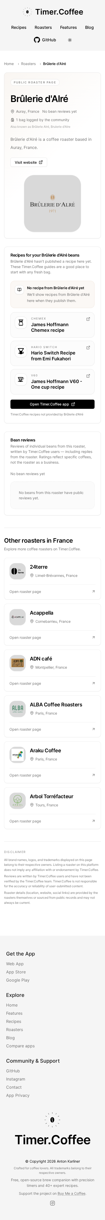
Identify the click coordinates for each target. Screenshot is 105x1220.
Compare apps (20, 1045)
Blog (89, 27)
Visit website (26, 162)
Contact (14, 1087)
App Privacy (18, 1095)
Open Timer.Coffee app (49, 404)
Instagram (15, 1079)
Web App (15, 963)
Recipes (19, 27)
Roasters (43, 27)
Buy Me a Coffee (71, 1193)
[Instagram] (52, 1203)
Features (68, 27)
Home (9, 63)
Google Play (18, 980)
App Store (16, 971)
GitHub (13, 1070)
